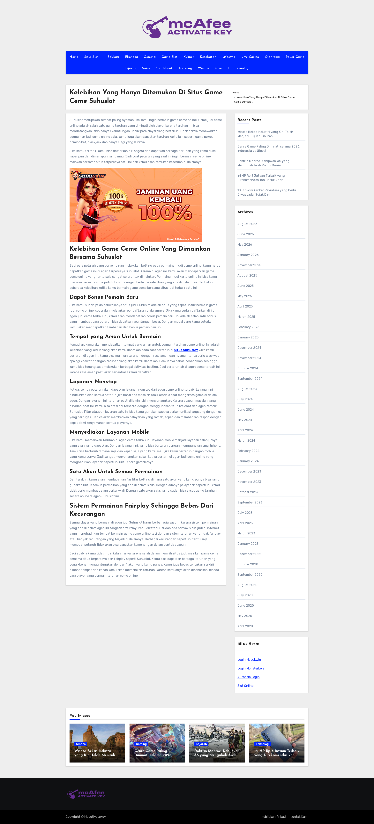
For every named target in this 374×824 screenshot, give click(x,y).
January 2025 (247, 337)
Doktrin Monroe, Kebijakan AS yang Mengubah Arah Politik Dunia (217, 755)
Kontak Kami (299, 817)
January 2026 (248, 255)
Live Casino (250, 57)
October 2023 (247, 492)
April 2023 (245, 523)
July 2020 (245, 595)
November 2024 (249, 358)
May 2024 (244, 420)
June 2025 (245, 286)
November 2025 (249, 265)
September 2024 (250, 378)
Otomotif (222, 68)
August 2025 (247, 275)
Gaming (150, 57)
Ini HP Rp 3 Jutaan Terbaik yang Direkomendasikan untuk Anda (276, 755)
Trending (185, 68)
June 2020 (245, 605)
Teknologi (242, 68)
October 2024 (247, 368)
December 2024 (249, 348)
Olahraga (272, 57)
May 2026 (244, 244)
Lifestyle (229, 57)
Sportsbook (164, 68)
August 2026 (247, 224)
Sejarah (130, 68)
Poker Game (295, 57)
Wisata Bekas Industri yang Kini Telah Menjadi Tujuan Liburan (94, 755)
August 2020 (247, 585)
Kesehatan (208, 57)
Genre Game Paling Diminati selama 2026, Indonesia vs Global (153, 755)
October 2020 (247, 564)
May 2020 (244, 616)
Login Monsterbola (250, 668)
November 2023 (249, 482)
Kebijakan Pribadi (274, 817)
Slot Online (245, 686)
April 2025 (245, 306)
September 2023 (249, 502)
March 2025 (246, 317)
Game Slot (169, 57)
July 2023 (245, 513)
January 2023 (247, 544)
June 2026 (245, 234)
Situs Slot (92, 57)
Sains (146, 68)
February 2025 (248, 327)
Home (74, 57)
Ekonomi (131, 57)
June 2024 (245, 409)
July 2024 (245, 399)
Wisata (203, 68)
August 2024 (247, 389)
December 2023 (249, 471)
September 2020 (250, 574)
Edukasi (113, 57)
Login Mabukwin (249, 659)
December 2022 (249, 554)
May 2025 (244, 296)
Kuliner (188, 57)
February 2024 (248, 451)
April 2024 (245, 430)
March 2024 (246, 440)
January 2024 (248, 461)
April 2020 (245, 626)
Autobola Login (248, 677)
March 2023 (246, 533)
